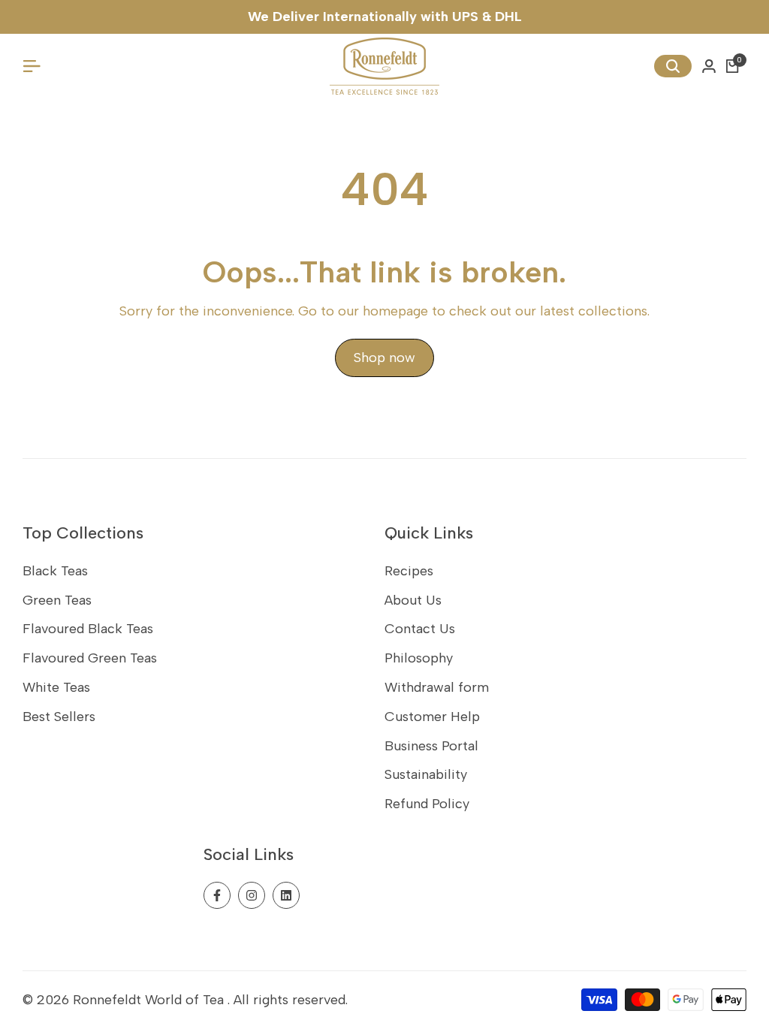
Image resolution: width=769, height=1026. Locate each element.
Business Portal (431, 746)
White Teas (56, 687)
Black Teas (55, 571)
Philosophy (418, 658)
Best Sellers (59, 716)
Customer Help (432, 716)
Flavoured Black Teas (88, 628)
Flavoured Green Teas (90, 658)
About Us (413, 600)
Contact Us (419, 628)
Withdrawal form (436, 687)
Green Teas (57, 600)
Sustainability (425, 774)
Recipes (408, 571)
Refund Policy (426, 803)
